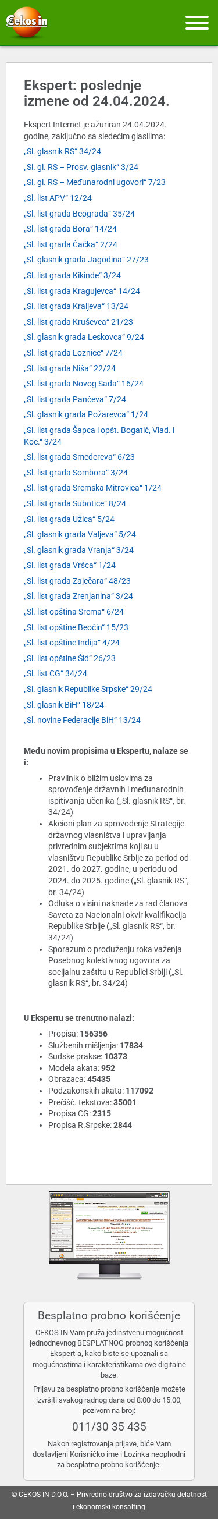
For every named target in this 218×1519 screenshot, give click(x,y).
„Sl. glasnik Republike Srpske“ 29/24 (88, 689)
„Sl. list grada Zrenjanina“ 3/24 (78, 596)
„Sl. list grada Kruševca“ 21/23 (78, 321)
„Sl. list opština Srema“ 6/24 (74, 611)
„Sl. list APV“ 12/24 (58, 198)
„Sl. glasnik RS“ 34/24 (62, 151)
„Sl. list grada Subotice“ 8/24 (75, 503)
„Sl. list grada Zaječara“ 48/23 (77, 580)
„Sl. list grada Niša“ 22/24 (70, 368)
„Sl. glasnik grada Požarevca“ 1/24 (86, 414)
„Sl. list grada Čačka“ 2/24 (70, 244)
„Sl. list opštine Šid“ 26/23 (70, 658)
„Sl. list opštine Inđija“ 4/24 (72, 642)
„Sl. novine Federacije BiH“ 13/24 (82, 720)
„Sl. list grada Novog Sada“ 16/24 (84, 383)
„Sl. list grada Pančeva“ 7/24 (75, 399)
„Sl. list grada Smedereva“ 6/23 (79, 457)
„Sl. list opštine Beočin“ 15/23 (76, 627)
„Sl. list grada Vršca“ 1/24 (70, 565)
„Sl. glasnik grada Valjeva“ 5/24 (80, 534)
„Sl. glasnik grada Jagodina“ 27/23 (86, 259)
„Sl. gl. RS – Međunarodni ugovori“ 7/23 (95, 182)
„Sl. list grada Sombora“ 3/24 (76, 472)
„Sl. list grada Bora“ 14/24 (70, 228)
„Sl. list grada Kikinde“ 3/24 (72, 275)
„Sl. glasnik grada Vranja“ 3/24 (79, 550)
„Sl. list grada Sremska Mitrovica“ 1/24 (93, 487)
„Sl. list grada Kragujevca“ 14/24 (82, 291)
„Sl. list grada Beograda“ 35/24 (79, 213)
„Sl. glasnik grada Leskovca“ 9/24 (84, 337)
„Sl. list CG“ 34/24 (55, 673)
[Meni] (197, 23)
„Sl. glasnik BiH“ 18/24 (64, 704)
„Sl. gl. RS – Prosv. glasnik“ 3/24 (81, 167)
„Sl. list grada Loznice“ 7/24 (73, 352)
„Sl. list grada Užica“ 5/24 (69, 519)
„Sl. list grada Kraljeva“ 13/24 (76, 306)
